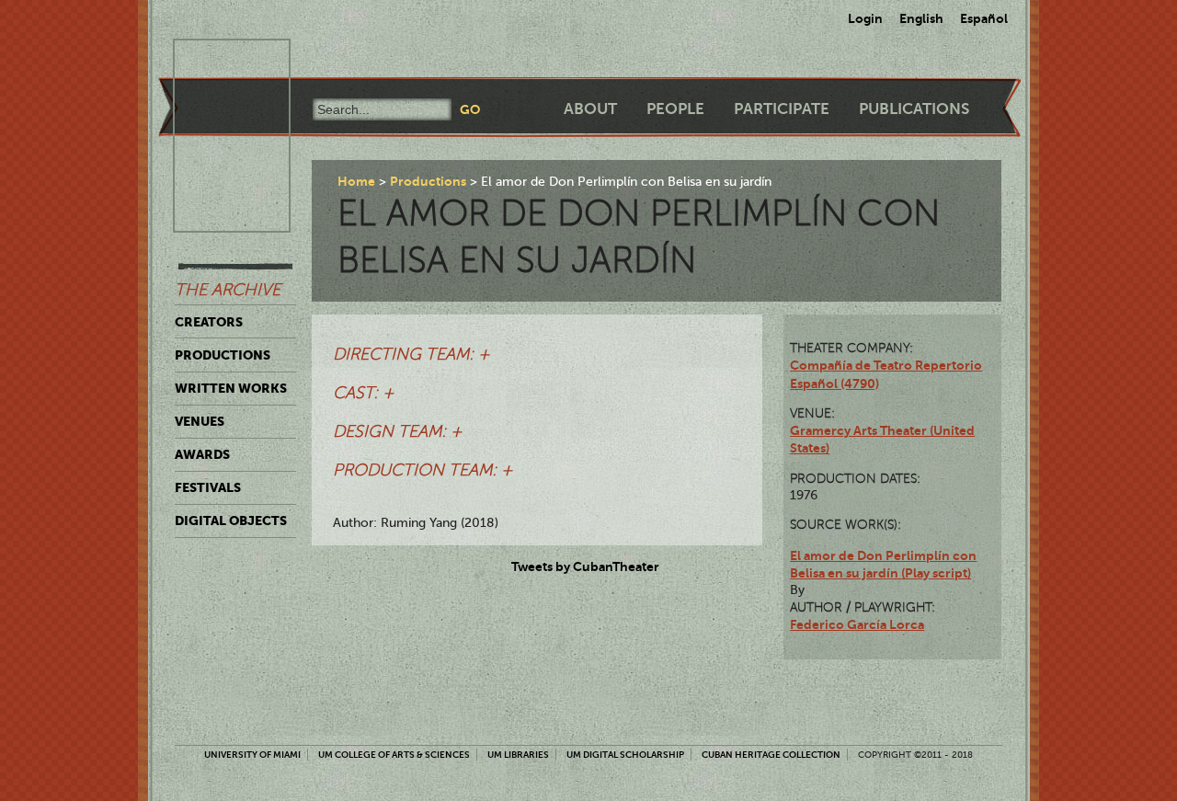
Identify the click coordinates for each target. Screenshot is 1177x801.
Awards (202, 454)
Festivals (208, 487)
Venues (199, 421)
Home (356, 181)
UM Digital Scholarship (625, 755)
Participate (781, 109)
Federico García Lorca (857, 624)
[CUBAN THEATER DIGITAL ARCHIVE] (215, 60)
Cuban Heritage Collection (771, 755)
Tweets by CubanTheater (585, 566)
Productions (222, 355)
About (590, 109)
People (675, 109)
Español (984, 18)
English (921, 18)
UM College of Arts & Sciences (394, 755)
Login (865, 18)
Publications (914, 109)
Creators (209, 322)
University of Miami (252, 755)
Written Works (231, 388)
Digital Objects (231, 520)
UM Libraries (518, 755)
